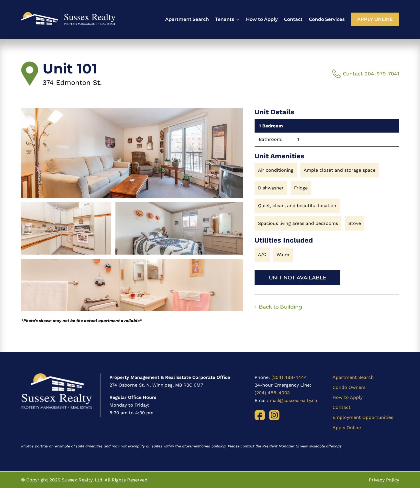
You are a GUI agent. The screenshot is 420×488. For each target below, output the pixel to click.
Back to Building (280, 307)
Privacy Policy (384, 480)
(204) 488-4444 (289, 377)
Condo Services (327, 19)
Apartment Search (187, 19)
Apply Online (375, 19)
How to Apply (262, 19)
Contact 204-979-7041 (371, 74)
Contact (293, 19)
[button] (132, 153)
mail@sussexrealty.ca (293, 400)
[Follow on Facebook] (260, 415)
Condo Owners (349, 387)
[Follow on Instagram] (274, 415)
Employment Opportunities (363, 417)
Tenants (224, 19)
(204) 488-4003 (272, 392)
